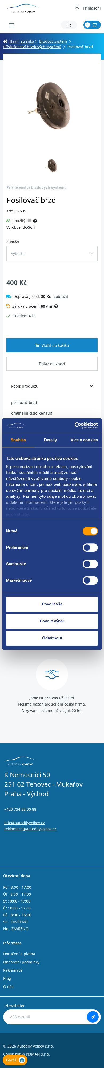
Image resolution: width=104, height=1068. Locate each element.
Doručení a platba (19, 953)
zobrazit (61, 296)
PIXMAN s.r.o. (38, 1054)
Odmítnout (52, 638)
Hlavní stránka (21, 41)
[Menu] (11, 25)
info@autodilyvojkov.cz (24, 822)
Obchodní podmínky (21, 961)
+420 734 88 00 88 (20, 809)
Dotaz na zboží (52, 363)
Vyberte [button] (18, 253)
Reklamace (12, 970)
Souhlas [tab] (18, 440)
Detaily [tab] (50, 440)
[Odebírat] (93, 1017)
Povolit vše (52, 604)
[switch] (90, 547)
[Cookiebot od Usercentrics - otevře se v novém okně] (75, 425)
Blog (7, 978)
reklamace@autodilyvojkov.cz (30, 828)
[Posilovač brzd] (52, 105)
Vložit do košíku (55, 345)
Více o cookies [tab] (84, 440)
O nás (8, 986)
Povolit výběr (52, 621)
